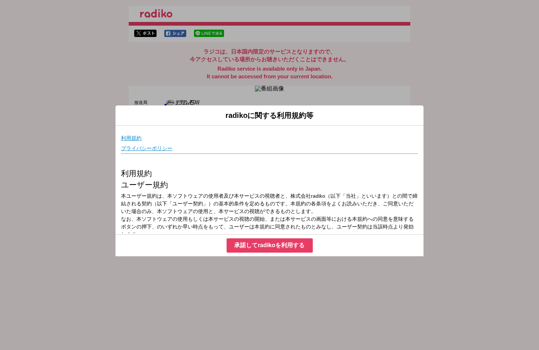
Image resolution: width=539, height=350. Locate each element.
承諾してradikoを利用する (269, 245)
